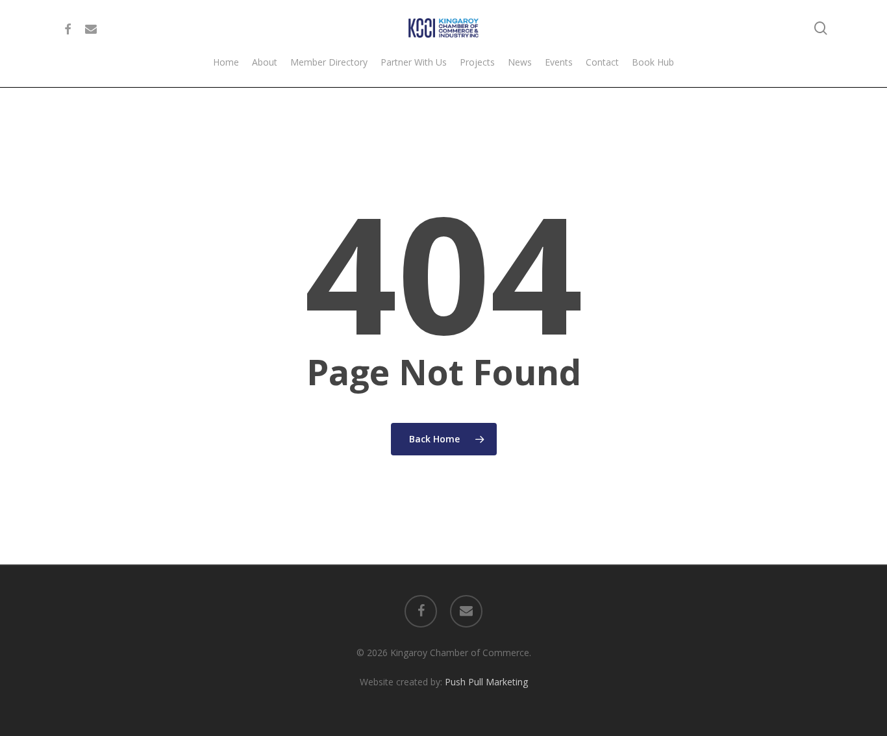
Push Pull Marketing (486, 682)
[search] (821, 28)
